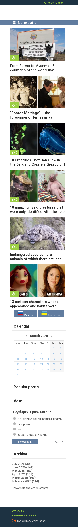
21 (47, 364)
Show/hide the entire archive (30, 488)
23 (60, 364)
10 (18, 359)
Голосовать (25, 441)
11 (26, 359)
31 (18, 374)
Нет (20, 429)
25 (26, 369)
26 (33, 369)
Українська (54, 315)
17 (18, 364)
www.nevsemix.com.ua (24, 515)
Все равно (24, 424)
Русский (28, 315)
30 (60, 369)
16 (60, 359)
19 (33, 364)
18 (26, 364)
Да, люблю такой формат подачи (39, 419)
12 (33, 359)
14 (47, 359)
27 (41, 369)
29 (53, 369)
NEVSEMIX (38, 13)
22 (53, 364)
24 (18, 369)
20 (41, 364)
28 (47, 369)
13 (41, 359)
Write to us (18, 511)
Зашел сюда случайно (32, 434)
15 (53, 359)
